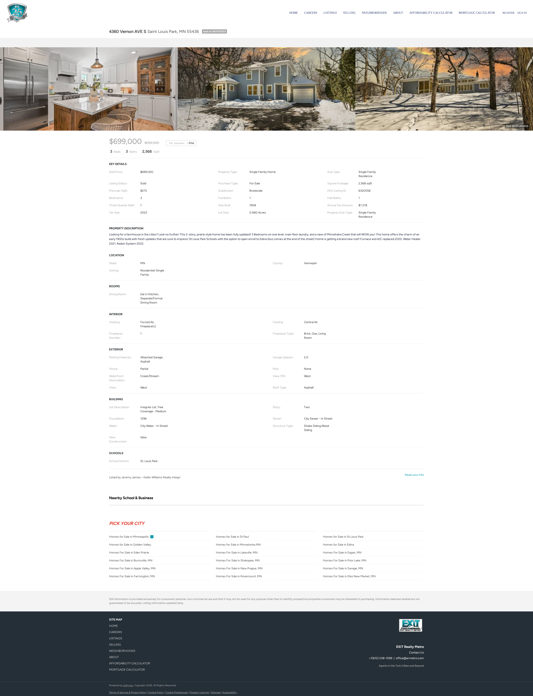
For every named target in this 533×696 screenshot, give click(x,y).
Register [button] (508, 12)
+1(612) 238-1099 (380, 658)
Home (293, 12)
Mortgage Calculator (477, 12)
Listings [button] (330, 12)
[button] (131, 626)
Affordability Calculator (430, 12)
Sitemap (215, 692)
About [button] (398, 12)
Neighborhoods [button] (374, 12)
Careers (310, 12)
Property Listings (199, 692)
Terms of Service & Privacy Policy (127, 692)
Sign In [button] (522, 12)
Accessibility (229, 692)
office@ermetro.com (410, 658)
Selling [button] (349, 12)
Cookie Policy (155, 692)
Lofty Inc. (128, 685)
